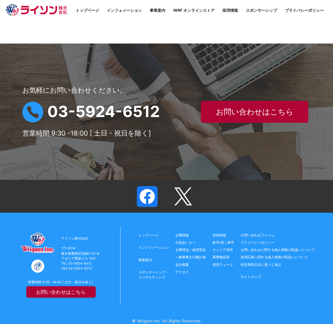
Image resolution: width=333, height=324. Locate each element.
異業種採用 (221, 257)
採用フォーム (223, 265)
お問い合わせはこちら (254, 111)
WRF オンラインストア (194, 10)
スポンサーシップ (261, 10)
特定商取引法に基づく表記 (261, 265)
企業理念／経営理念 (190, 250)
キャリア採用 (223, 250)
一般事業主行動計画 (190, 257)
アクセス (182, 272)
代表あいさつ (185, 242)
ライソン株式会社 (36, 10)
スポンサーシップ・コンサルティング (153, 274)
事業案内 (157, 10)
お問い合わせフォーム (257, 235)
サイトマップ (251, 277)
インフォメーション (124, 10)
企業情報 (182, 235)
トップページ (87, 10)
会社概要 (182, 265)
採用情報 (230, 10)
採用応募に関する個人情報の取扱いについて (274, 257)
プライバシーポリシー (304, 10)
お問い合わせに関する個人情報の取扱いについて (278, 250)
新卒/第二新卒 (223, 242)
